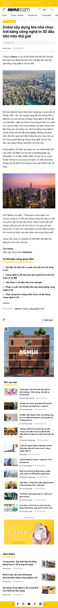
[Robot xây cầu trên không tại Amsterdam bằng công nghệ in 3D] (48, 577)
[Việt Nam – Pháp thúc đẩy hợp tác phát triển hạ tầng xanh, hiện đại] (11, 485)
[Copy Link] (34, 604)
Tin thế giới (9, 21)
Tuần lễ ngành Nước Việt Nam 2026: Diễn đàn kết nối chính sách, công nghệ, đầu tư (36, 448)
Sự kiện (24, 454)
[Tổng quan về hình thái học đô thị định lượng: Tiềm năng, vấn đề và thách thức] (11, 392)
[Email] (29, 604)
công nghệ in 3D (36, 309)
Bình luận (49, 320)
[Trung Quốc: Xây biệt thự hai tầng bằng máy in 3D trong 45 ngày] (48, 564)
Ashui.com (7, 48)
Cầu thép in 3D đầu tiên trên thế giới (24, 282)
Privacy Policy (32, 2)
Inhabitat (27, 252)
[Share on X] (23, 604)
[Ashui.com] (18, 9)
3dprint (17, 309)
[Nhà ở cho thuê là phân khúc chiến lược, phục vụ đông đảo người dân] (11, 473)
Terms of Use (8, 4)
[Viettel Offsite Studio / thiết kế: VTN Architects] (11, 462)
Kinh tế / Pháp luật (28, 440)
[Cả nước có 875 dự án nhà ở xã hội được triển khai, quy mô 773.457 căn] (11, 508)
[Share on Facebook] (18, 604)
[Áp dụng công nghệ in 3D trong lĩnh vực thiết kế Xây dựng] (48, 590)
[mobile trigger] (5, 9)
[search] (40, 9)
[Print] (40, 604)
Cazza (14, 56)
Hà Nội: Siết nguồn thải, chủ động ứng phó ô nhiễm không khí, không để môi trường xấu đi (36, 417)
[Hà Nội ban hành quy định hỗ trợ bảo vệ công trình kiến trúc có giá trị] (11, 406)
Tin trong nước (27, 410)
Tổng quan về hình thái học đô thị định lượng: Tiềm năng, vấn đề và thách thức (35, 392)
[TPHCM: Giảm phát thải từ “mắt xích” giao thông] (11, 496)
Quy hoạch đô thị (28, 398)
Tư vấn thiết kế (27, 466)
